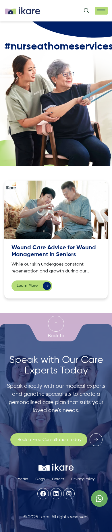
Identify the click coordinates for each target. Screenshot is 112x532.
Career (58, 479)
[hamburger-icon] (101, 11)
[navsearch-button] (86, 11)
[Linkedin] (56, 493)
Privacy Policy (83, 479)
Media (23, 479)
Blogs (40, 479)
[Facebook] (43, 493)
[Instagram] (69, 493)
